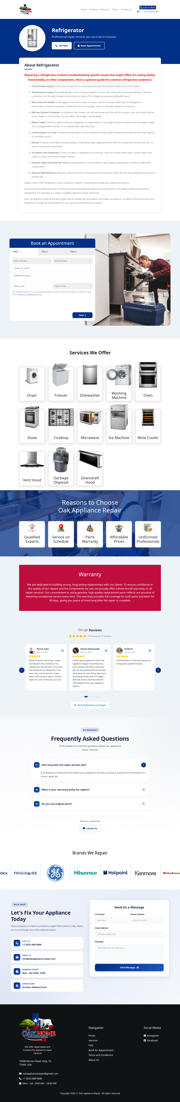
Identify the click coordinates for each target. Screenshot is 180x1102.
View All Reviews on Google (91, 705)
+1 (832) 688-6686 (149, 11)
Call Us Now (149, 7)
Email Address (101, 928)
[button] (21, 670)
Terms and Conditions (101, 1055)
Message (99, 941)
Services (93, 9)
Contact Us (126, 9)
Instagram (153, 1035)
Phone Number (137, 914)
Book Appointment (91, 45)
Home (84, 9)
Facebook (152, 1040)
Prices (115, 9)
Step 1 (16, 251)
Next (82, 315)
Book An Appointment (101, 1050)
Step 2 (45, 251)
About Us (105, 9)
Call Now (63, 45)
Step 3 (73, 251)
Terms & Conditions (27, 294)
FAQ (91, 1045)
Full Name (100, 914)
